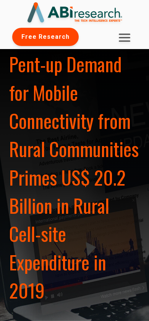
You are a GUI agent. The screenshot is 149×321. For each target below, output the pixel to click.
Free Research (45, 36)
